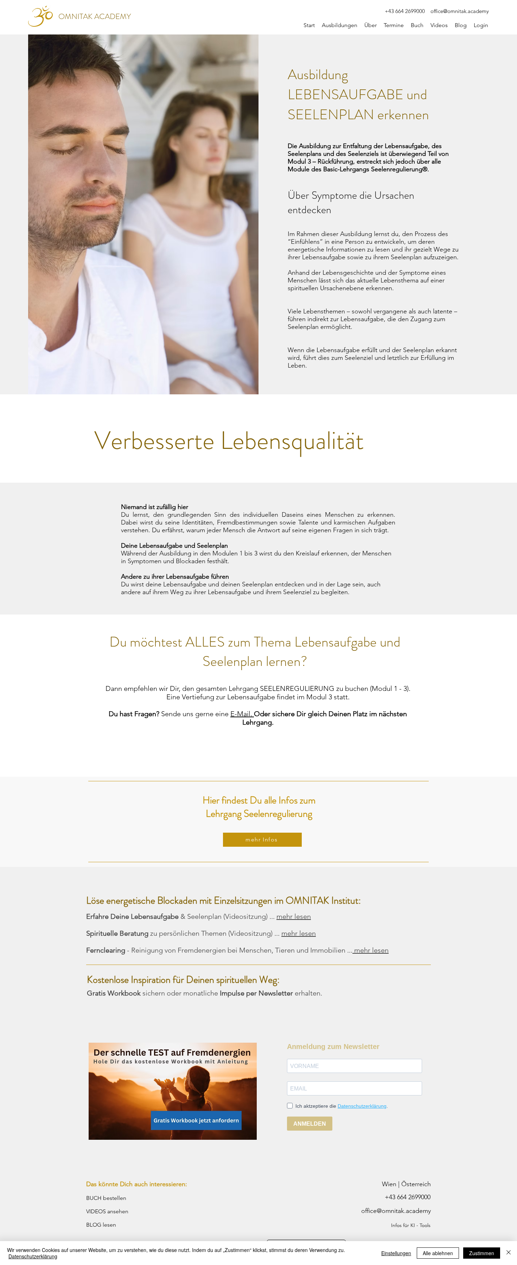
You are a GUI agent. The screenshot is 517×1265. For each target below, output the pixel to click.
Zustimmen (481, 1253)
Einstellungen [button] (396, 1253)
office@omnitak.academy (459, 11)
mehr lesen (293, 916)
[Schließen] (508, 1253)
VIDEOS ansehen (107, 1211)
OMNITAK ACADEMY (94, 16)
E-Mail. (242, 714)
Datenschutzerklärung (32, 1256)
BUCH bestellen (106, 1198)
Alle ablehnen (438, 1253)
